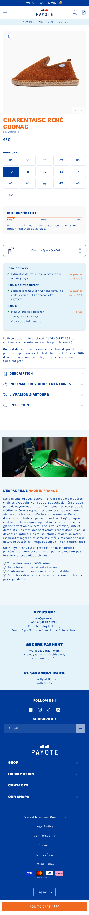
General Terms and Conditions (44, 817)
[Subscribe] (80, 728)
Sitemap (44, 845)
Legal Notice (44, 826)
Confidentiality (44, 835)
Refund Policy (44, 864)
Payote (48, 877)
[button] (5, 12)
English (43, 891)
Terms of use (44, 854)
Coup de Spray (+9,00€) (45, 252)
